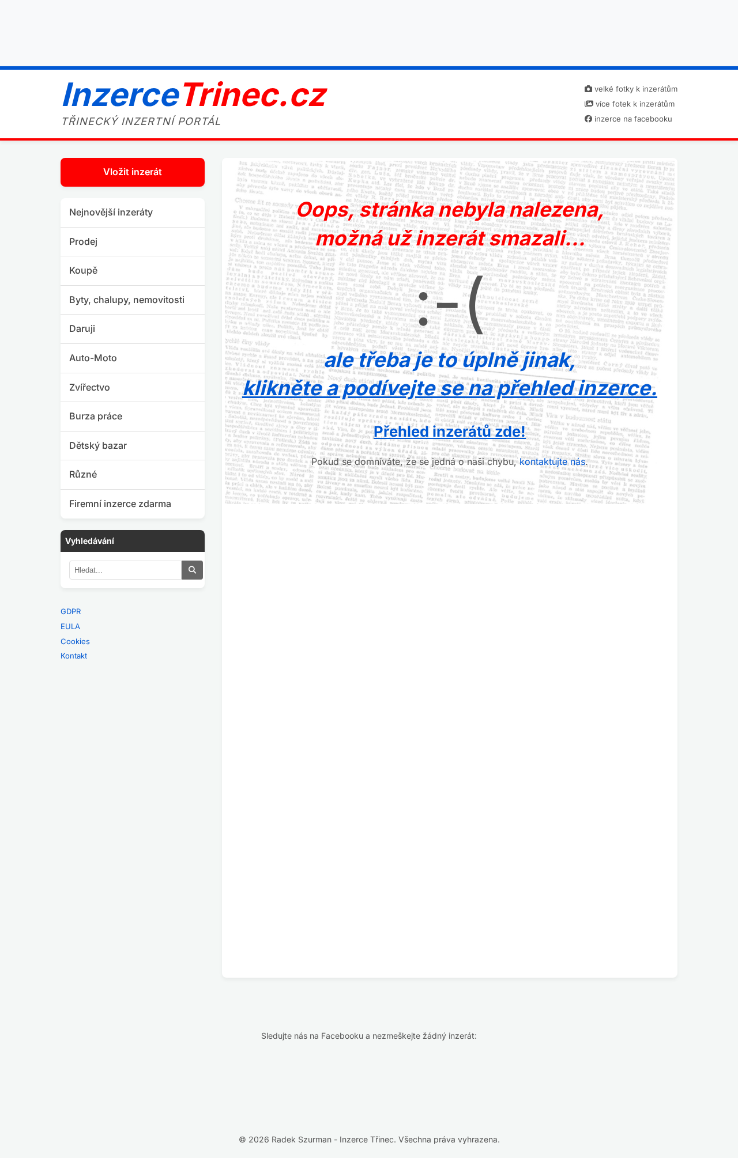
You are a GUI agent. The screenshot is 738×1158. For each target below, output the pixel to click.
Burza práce (95, 416)
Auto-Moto (93, 358)
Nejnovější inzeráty (111, 212)
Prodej (83, 241)
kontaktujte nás (552, 461)
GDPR (71, 611)
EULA (70, 626)
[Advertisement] (369, 30)
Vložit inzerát (132, 171)
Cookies (75, 641)
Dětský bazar (98, 445)
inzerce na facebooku (632, 118)
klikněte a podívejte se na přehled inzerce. (449, 388)
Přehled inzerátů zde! (450, 431)
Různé (83, 474)
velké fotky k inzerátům (634, 88)
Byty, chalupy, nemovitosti (126, 299)
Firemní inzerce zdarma (120, 503)
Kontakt (74, 655)
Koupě (83, 270)
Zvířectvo (89, 387)
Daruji (82, 328)
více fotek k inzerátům (634, 103)
